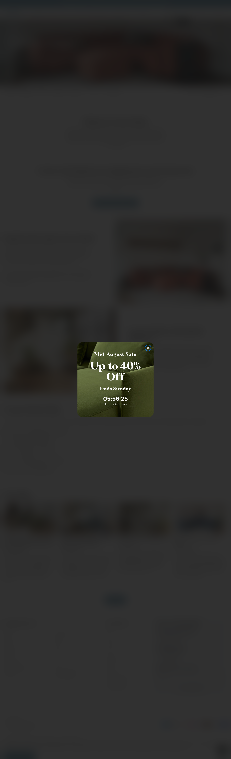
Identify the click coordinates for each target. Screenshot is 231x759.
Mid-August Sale (115, 354)
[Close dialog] (148, 348)
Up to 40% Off (115, 371)
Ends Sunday (115, 389)
